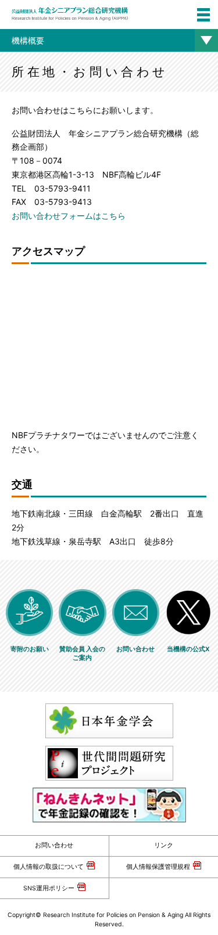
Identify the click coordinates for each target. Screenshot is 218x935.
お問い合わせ (54, 845)
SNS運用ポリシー (48, 888)
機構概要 (28, 40)
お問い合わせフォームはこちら (69, 216)
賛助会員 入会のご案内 (82, 653)
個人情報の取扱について (48, 867)
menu (203, 14)
